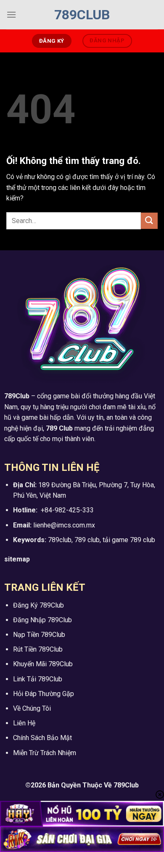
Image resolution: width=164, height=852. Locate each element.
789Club (82, 14)
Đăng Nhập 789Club (42, 620)
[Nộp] (149, 221)
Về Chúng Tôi (32, 708)
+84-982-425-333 (67, 510)
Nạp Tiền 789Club (39, 635)
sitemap (17, 559)
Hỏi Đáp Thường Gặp (43, 694)
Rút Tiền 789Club (38, 649)
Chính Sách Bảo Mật (42, 738)
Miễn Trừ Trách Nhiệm (44, 753)
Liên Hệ (24, 723)
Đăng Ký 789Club (38, 605)
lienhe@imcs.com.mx (64, 525)
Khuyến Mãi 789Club (43, 664)
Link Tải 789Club (37, 679)
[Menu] (11, 14)
